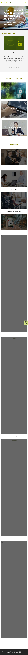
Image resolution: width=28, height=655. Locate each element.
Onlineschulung (22, 650)
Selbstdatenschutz (6, 651)
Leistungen (5, 650)
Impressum (16, 651)
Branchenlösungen (11, 650)
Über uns (12, 651)
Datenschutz (21, 651)
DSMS (17, 650)
